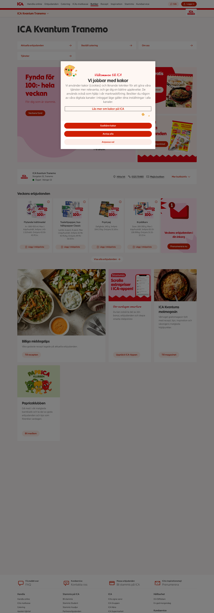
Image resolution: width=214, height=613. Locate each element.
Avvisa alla (108, 133)
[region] (108, 105)
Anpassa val (108, 142)
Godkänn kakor (108, 125)
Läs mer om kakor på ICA (108, 109)
